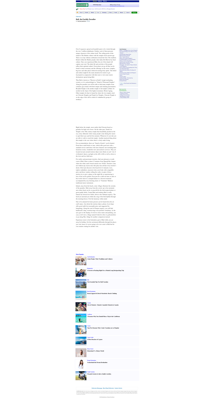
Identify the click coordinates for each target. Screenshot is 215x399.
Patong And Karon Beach (125, 70)
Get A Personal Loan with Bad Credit (117, 6)
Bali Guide (126, 392)
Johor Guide (90, 393)
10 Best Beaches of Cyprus (94, 339)
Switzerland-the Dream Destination (97, 362)
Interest (128, 12)
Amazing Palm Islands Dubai (125, 54)
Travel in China (123, 76)
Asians (125, 80)
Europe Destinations (91, 360)
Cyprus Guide (90, 337)
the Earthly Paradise (88, 19)
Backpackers (90, 268)
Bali (77, 19)
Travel (81, 12)
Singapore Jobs (88, 394)
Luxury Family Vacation (124, 74)
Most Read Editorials (108, 388)
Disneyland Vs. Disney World (95, 351)
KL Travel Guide (79, 393)
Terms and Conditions (110, 397)
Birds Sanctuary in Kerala (125, 63)
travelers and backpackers (110, 393)
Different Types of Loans (115, 4)
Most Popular (80, 254)
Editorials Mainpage (97, 388)
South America (134, 393)
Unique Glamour (125, 56)
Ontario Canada (101, 305)
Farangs (121, 80)
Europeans (78, 394)
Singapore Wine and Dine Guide (91, 392)
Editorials (78, 16)
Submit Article (118, 388)
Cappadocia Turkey (124, 93)
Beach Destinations (91, 291)
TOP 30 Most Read (97, 4)
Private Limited (79, 392)
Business (121, 12)
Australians (83, 394)
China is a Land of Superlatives (126, 60)
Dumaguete (122, 64)
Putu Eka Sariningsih (82, 21)
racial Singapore (133, 72)
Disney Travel (90, 348)
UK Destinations (134, 392)
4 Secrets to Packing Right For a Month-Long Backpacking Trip (105, 270)
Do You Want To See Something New (127, 67)
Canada (89, 302)
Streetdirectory (104, 397)
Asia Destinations (91, 256)
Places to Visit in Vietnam (125, 92)
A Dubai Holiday (123, 77)
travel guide (111, 392)
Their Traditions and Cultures (104, 259)
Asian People (91, 259)
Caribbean (89, 314)
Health (86, 12)
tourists (119, 393)
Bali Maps (129, 392)
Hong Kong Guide (95, 393)
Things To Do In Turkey (125, 94)
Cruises (89, 325)
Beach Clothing (112, 293)
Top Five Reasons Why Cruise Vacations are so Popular (103, 328)
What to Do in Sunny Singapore (126, 58)
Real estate (128, 391)
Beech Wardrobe (102, 293)
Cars (98, 12)
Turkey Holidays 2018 (124, 97)
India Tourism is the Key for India (126, 62)
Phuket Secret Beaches (124, 79)
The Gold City (130, 77)
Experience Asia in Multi (124, 72)
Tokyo (121, 75)
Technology (104, 12)
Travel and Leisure (86, 391)
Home (110, 12)
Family (115, 12)
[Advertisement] (90, 35)
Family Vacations (91, 371)
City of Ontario (91, 305)
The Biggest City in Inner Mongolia (130, 50)
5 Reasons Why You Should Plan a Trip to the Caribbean (103, 316)
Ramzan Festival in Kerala (125, 55)
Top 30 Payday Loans (89, 8)
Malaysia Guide (85, 393)
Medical (92, 12)
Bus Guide (98, 392)
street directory (111, 391)
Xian (121, 56)
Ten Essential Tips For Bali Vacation (97, 282)
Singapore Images (123, 391)
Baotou (121, 50)
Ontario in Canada (113, 305)
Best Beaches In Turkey (124, 96)
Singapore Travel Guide (120, 392)
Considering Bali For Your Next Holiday (128, 59)
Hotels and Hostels (117, 391)
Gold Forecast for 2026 (99, 8)
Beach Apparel (91, 293)
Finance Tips (82, 8)
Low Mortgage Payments (110, 8)
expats (115, 393)
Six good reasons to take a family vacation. (99, 374)
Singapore (95, 1)
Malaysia (105, 1)
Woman (134, 12)
